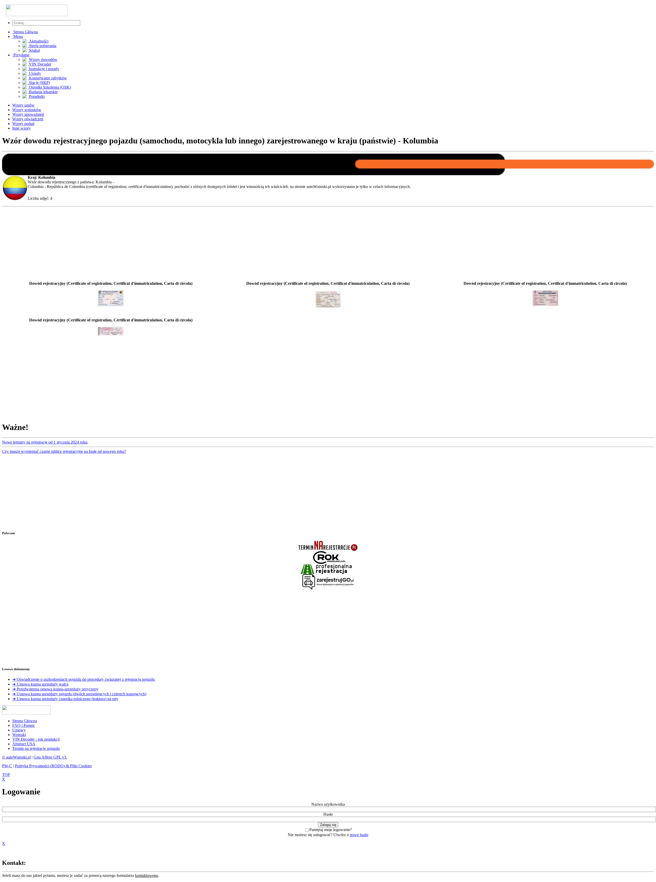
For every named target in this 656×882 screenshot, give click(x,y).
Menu (17, 36)
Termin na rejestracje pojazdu (36, 748)
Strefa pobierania (42, 46)
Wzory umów (23, 105)
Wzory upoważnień (28, 114)
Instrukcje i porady (43, 69)
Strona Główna (25, 32)
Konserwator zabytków (47, 78)
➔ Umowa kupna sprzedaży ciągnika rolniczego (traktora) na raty (65, 699)
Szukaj (34, 50)
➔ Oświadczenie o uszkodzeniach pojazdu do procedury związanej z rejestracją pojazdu (83, 679)
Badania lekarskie (43, 92)
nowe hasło (359, 835)
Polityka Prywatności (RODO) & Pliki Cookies (53, 766)
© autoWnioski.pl (16, 757)
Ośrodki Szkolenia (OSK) (49, 87)
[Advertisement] (328, 245)
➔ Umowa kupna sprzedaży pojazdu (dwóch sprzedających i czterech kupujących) (79, 694)
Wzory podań (23, 123)
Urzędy (34, 73)
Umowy (19, 730)
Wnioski (19, 734)
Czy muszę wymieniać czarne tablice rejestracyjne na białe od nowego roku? (64, 451)
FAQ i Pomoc (23, 725)
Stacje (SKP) (39, 82)
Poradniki (36, 96)
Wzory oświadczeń (27, 119)
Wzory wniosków (26, 110)
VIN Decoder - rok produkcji (36, 739)
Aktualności (38, 41)
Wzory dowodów (42, 59)
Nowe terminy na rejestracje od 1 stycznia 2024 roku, (45, 442)
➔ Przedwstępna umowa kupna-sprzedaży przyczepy (55, 689)
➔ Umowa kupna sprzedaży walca (40, 684)
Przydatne (20, 55)
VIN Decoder (39, 64)
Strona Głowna (24, 721)
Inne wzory (21, 128)
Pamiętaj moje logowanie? (330, 829)
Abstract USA (23, 744)
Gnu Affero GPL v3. (50, 757)
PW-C (7, 766)
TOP (6, 774)
